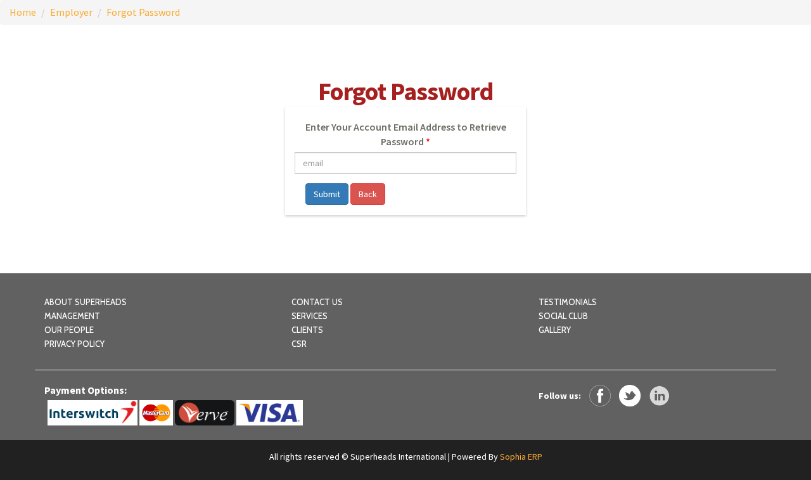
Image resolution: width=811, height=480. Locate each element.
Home (23, 12)
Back (368, 194)
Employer (71, 12)
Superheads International (398, 456)
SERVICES (309, 316)
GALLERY (555, 330)
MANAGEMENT (72, 316)
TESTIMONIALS (568, 302)
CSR (299, 344)
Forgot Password (143, 12)
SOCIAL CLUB (563, 316)
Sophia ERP (521, 456)
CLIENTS (307, 330)
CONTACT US (317, 302)
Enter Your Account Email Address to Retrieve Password (405, 134)
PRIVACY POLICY (74, 344)
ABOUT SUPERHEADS (85, 302)
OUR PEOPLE (69, 330)
